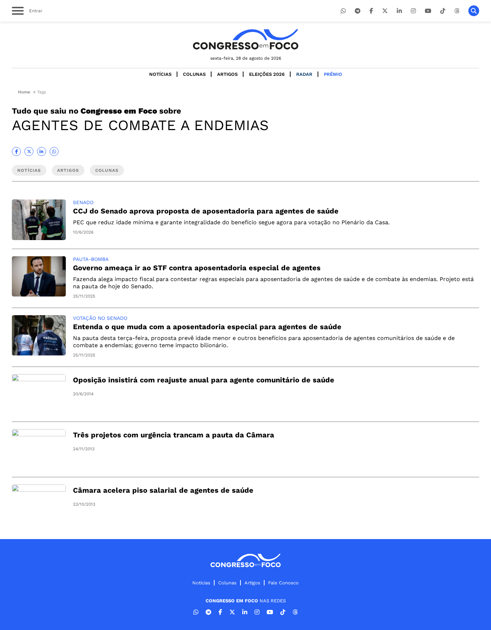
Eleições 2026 (267, 74)
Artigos (227, 74)
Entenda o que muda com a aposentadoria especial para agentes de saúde (207, 326)
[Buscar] (473, 10)
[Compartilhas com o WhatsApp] (54, 151)
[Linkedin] (399, 11)
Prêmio (333, 74)
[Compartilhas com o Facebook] (16, 151)
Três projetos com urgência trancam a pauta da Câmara (173, 435)
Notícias (160, 74)
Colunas (194, 74)
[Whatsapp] (343, 11)
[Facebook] (371, 11)
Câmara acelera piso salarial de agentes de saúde (163, 490)
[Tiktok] (442, 11)
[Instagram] (413, 11)
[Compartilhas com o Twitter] (28, 151)
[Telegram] (358, 11)
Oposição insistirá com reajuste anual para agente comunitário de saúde (203, 380)
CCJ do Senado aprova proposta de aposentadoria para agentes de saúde (206, 211)
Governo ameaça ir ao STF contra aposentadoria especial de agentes (197, 267)
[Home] (245, 39)
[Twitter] (385, 11)
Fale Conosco (283, 582)
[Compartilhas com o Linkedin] (41, 151)
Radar (304, 74)
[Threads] (456, 11)
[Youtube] (428, 11)
